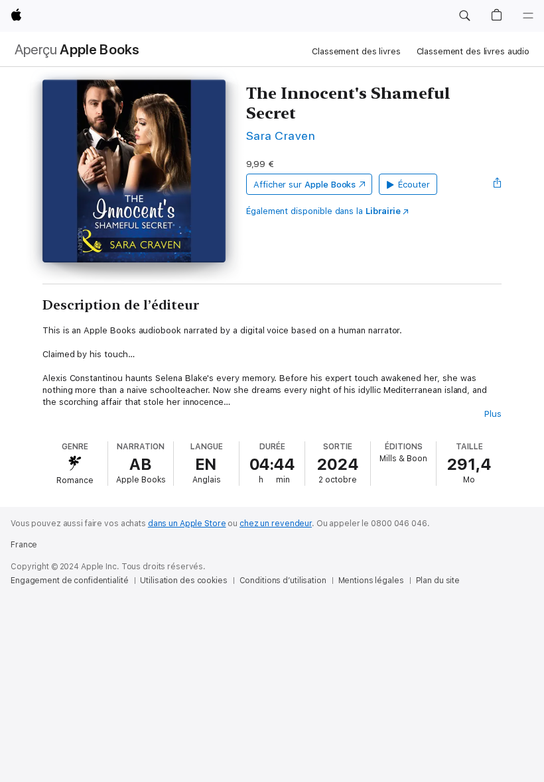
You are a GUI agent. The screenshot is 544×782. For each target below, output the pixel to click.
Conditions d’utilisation (282, 580)
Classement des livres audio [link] (473, 51)
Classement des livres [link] (356, 51)
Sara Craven (280, 135)
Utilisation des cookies (183, 580)
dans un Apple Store (187, 523)
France (24, 544)
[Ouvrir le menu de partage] (497, 184)
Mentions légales (371, 580)
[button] (464, 16)
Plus (493, 414)
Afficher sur (304, 185)
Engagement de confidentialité (70, 580)
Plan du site (438, 580)
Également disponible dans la (323, 211)
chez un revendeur (275, 523)
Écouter (414, 185)
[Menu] (528, 16)
